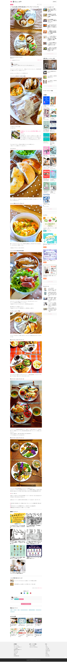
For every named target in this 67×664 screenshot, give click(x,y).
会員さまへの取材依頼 (32, 645)
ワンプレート (12, 611)
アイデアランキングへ (50, 53)
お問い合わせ (15, 653)
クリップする (39, 4)
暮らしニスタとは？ (16, 645)
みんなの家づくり (48, 649)
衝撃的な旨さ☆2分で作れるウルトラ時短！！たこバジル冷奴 (20, 507)
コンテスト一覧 (50, 281)
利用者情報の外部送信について (18, 649)
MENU (55, 1)
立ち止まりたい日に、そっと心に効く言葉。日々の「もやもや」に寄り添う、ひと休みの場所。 (17, 526)
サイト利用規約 (16, 648)
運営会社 (15, 654)
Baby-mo (47, 653)
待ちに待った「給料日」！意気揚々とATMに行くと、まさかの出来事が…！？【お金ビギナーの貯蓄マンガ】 (17, 542)
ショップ (12, 4)
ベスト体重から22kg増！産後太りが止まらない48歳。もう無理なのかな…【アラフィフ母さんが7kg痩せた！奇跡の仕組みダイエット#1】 (34, 542)
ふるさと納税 (47, 648)
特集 (46, 645)
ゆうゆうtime (47, 654)
